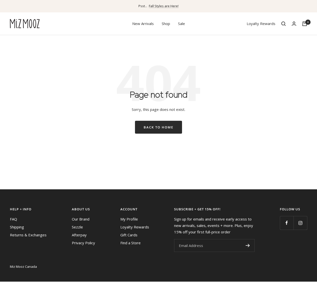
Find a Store (130, 242)
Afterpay (79, 234)
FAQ (13, 219)
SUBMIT (248, 245)
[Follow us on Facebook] (286, 223)
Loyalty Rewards (261, 23)
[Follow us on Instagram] (300, 223)
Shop (166, 23)
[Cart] (304, 24)
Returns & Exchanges (28, 234)
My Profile (129, 219)
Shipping (17, 226)
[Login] (294, 24)
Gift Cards (128, 234)
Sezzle (77, 226)
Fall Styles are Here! (164, 6)
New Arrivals (143, 23)
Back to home (158, 127)
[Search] (283, 24)
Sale (181, 23)
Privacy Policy (83, 242)
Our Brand (80, 219)
